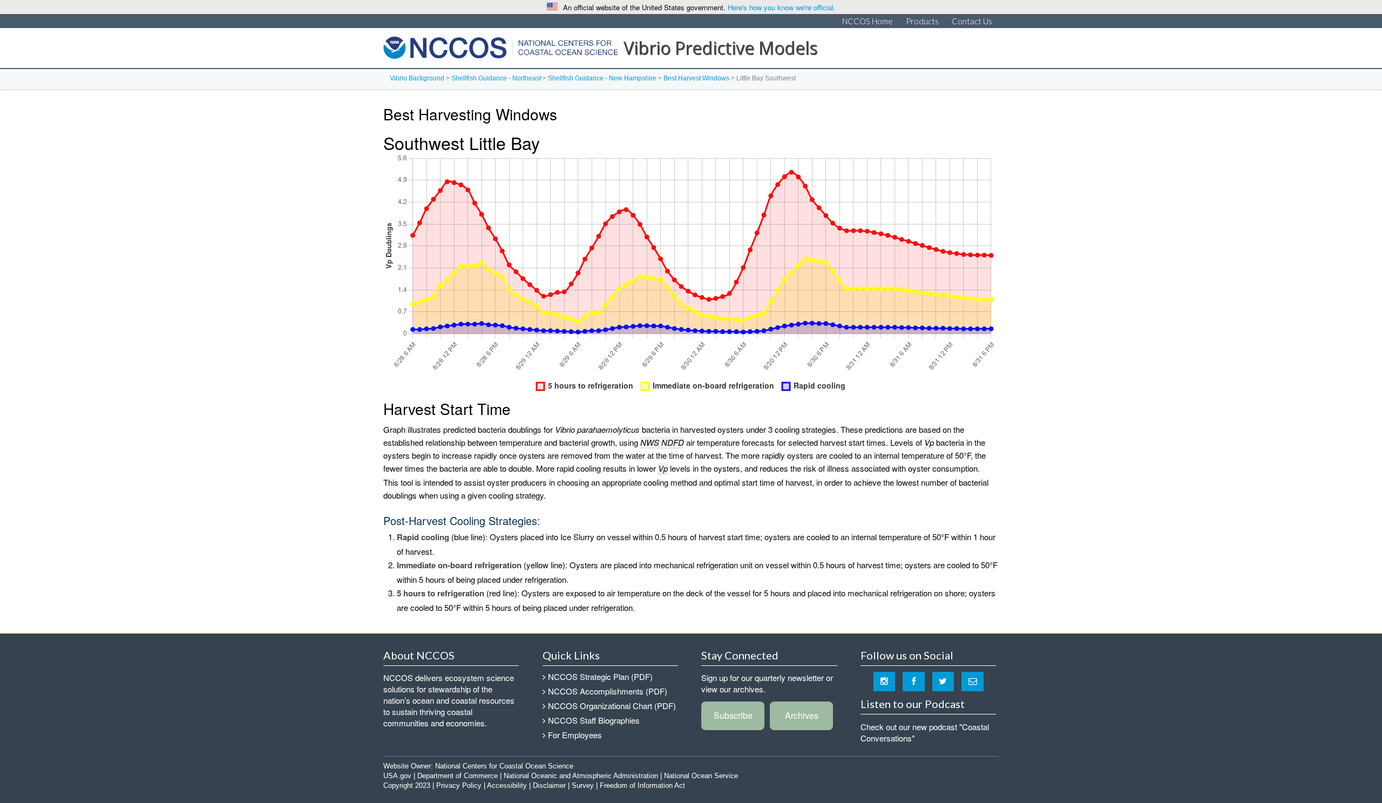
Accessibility (507, 785)
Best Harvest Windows (696, 78)
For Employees (575, 734)
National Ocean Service (701, 776)
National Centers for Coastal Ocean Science (500, 50)
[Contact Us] (972, 680)
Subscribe (733, 715)
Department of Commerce (457, 776)
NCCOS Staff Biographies (594, 720)
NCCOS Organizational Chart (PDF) (612, 705)
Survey (583, 785)
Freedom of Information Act (642, 785)
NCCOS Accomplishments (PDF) (607, 691)
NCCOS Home (867, 21)
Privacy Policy (459, 785)
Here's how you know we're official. (782, 7)
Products (922, 21)
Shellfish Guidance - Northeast (496, 78)
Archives (801, 715)
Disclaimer (549, 785)
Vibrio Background (417, 78)
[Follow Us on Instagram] (884, 680)
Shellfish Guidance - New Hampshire (602, 78)
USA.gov (397, 776)
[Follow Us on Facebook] (913, 680)
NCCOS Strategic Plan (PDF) (600, 676)
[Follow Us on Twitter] (943, 680)
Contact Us (972, 21)
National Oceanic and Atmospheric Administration (581, 776)
